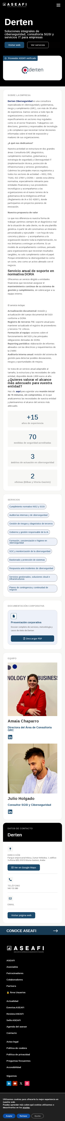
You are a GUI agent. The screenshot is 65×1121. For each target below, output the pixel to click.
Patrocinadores (14, 973)
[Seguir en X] (21, 1083)
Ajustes (37, 1116)
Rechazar (23, 1116)
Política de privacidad (18, 1054)
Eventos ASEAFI (15, 1007)
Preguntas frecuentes (18, 1061)
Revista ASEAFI (15, 1014)
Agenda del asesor (16, 1026)
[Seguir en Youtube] (15, 1083)
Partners (11, 986)
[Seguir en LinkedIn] (8, 1083)
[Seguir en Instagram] (27, 1083)
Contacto (11, 1033)
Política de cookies (16, 1048)
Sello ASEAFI (13, 1020)
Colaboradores (14, 979)
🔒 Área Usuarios (15, 992)
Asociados (12, 967)
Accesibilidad (13, 1067)
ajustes (26, 1107)
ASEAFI (10, 960)
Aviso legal (12, 1041)
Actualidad (12, 1001)
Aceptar (9, 1116)
